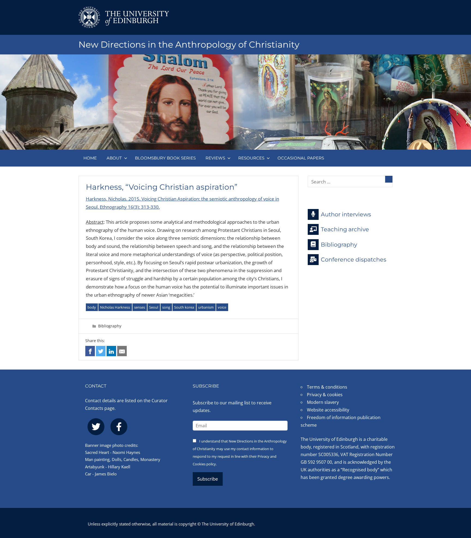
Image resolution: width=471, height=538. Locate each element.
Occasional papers (300, 158)
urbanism (206, 307)
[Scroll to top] (458, 501)
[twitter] (96, 426)
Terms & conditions (327, 387)
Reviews (215, 158)
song (166, 307)
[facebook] (119, 426)
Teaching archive (345, 229)
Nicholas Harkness (115, 307)
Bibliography (109, 325)
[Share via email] (122, 351)
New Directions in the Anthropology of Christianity (188, 44)
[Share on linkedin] (111, 351)
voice (222, 307)
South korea (184, 307)
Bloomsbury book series (165, 158)
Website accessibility (328, 410)
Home (90, 158)
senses (139, 307)
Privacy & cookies (325, 395)
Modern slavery (323, 402)
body (91, 307)
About (114, 158)
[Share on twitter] (100, 351)
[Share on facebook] (90, 351)
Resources (251, 158)
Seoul (153, 307)
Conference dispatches (353, 259)
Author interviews (346, 214)
